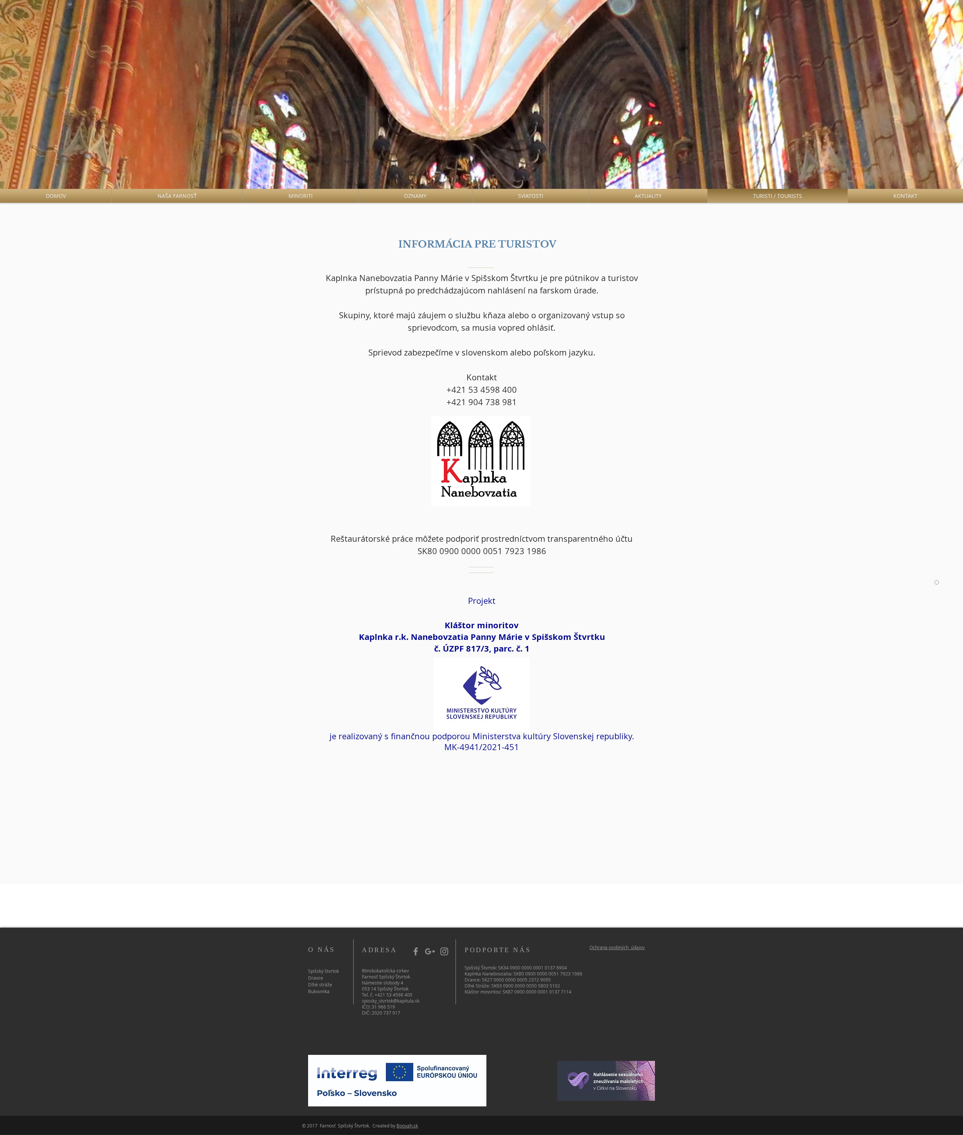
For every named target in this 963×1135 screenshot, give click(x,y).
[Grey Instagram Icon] (444, 951)
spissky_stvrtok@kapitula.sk (390, 1001)
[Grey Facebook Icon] (415, 951)
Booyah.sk (407, 1126)
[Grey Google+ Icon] (430, 951)
